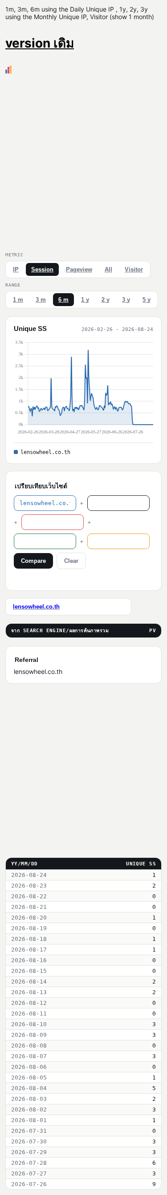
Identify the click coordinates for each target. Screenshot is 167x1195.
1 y (85, 299)
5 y (147, 299)
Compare (33, 561)
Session (42, 269)
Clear (71, 561)
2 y (106, 299)
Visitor (134, 269)
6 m (63, 299)
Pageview (79, 269)
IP (16, 269)
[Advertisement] (83, 161)
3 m (41, 299)
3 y (126, 299)
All (108, 269)
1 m (18, 299)
